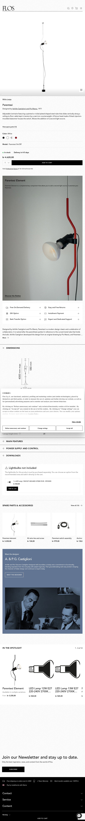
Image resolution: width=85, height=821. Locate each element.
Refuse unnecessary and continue (15, 428)
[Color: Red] (16, 138)
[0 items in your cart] (76, 8)
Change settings (42, 428)
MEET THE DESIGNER (14, 575)
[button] (68, 8)
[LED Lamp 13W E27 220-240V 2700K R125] (67, 669)
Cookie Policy (33, 414)
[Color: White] (8, 138)
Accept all (69, 428)
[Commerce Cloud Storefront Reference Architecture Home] (8, 8)
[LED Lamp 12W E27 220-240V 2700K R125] (41, 669)
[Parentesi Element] (14, 669)
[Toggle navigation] (81, 8)
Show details (76, 422)
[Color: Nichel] (12, 138)
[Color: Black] (3, 138)
